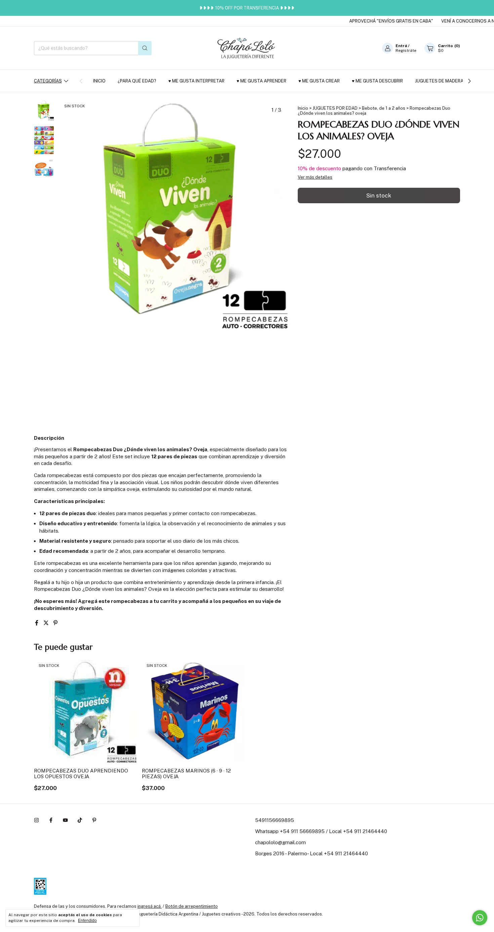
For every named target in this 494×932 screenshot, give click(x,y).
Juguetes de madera (439, 80)
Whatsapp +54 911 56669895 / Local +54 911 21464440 (321, 831)
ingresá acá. (149, 906)
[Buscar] (145, 48)
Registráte (406, 50)
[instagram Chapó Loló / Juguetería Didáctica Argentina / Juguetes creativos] (36, 820)
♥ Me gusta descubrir (377, 80)
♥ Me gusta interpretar (196, 80)
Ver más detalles (315, 177)
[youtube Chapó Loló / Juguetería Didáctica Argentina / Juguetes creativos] (65, 820)
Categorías (48, 80)
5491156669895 (274, 820)
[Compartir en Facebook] (37, 623)
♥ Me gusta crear (319, 80)
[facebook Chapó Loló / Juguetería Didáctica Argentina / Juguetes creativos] (50, 820)
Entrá (401, 45)
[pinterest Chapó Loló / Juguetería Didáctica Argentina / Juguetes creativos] (94, 820)
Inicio (99, 80)
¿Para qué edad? (137, 80)
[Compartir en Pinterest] (55, 623)
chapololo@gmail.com (280, 842)
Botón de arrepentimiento (191, 906)
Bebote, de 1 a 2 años (383, 108)
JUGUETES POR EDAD (335, 108)
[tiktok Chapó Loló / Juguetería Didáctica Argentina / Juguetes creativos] (79, 820)
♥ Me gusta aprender (261, 80)
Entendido (87, 920)
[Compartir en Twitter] (46, 623)
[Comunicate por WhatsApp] (479, 917)
